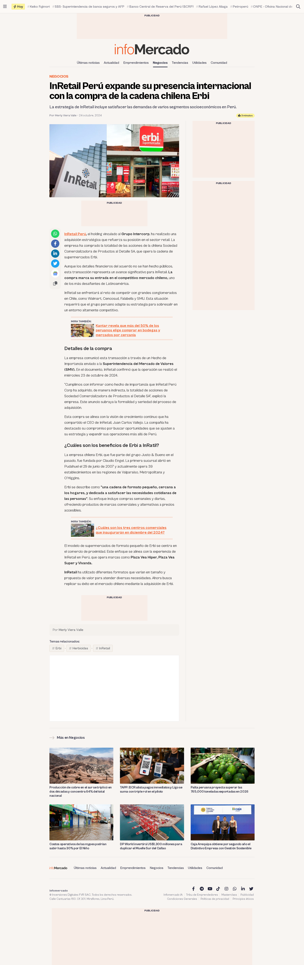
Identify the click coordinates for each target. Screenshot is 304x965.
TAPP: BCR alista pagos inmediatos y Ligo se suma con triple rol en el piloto (151, 789)
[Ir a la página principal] (152, 49)
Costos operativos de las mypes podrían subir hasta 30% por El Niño (78, 846)
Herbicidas (80, 648)
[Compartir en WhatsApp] (55, 234)
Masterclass (229, 894)
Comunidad (219, 63)
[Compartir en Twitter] (55, 263)
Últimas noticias (88, 63)
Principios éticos (243, 899)
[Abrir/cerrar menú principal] (5, 6)
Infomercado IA (173, 894)
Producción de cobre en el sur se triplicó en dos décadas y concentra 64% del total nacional (80, 792)
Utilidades (199, 63)
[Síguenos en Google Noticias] (55, 273)
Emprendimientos (136, 63)
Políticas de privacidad (215, 899)
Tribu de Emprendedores (202, 894)
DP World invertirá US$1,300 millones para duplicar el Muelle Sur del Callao (151, 846)
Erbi (58, 648)
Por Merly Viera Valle (63, 115)
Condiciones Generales (182, 899)
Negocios (160, 63)
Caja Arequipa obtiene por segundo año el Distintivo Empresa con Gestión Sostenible (221, 846)
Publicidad (247, 894)
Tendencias (180, 63)
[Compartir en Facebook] (55, 243)
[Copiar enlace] (55, 283)
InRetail (104, 648)
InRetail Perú (75, 234)
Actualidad (111, 63)
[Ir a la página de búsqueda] (298, 6)
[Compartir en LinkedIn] (55, 253)
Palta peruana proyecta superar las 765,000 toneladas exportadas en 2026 (219, 789)
